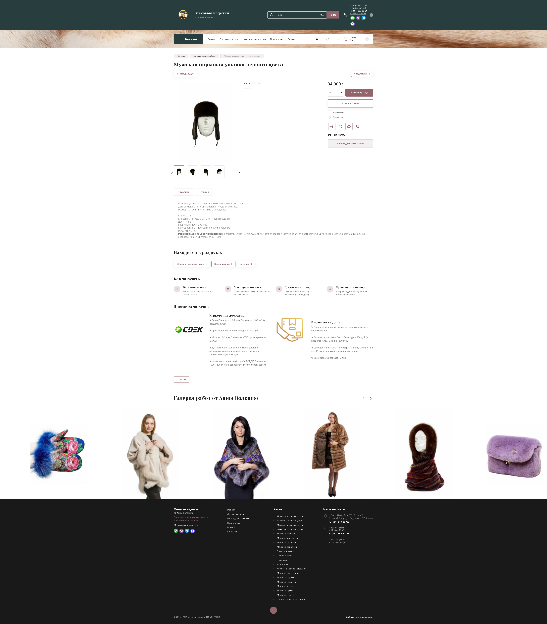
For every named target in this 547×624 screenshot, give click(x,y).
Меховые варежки (286, 577)
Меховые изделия (212, 13)
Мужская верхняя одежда (290, 525)
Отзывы (291, 39)
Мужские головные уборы (290, 529)
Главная (211, 39)
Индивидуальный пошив (254, 39)
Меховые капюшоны (287, 533)
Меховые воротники (287, 547)
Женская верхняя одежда (290, 516)
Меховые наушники (286, 582)
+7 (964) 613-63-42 (338, 521)
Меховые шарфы (285, 595)
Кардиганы (282, 564)
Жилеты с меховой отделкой (291, 568)
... (301, 39)
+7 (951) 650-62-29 (358, 11)
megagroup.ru (366, 617)
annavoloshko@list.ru (339, 542)
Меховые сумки (285, 590)
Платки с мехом (285, 555)
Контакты (232, 531)
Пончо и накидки (285, 551)
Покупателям (276, 39)
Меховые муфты (285, 586)
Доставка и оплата (229, 39)
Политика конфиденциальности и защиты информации (191, 518)
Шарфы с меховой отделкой (291, 599)
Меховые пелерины (287, 542)
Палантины (282, 560)
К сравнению (339, 112)
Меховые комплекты (287, 538)
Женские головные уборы (290, 520)
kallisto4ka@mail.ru (338, 539)
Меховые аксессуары (288, 573)
